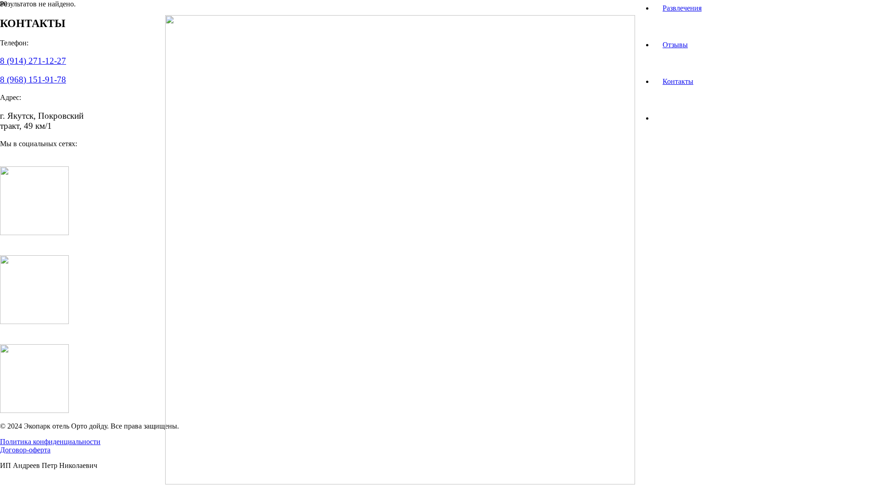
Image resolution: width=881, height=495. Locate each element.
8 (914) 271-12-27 (33, 61)
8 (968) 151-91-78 (33, 79)
